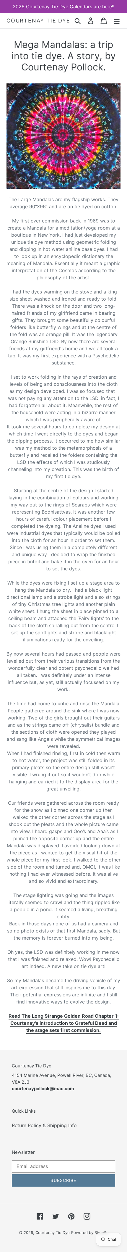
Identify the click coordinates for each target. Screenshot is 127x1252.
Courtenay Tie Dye (38, 20)
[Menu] (116, 20)
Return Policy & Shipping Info (44, 1125)
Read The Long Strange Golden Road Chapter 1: (64, 1016)
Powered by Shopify (89, 1232)
